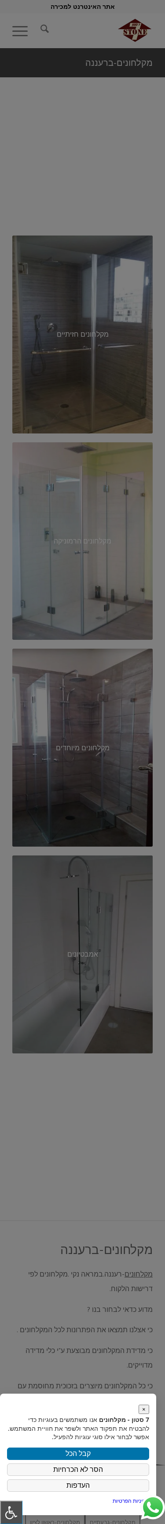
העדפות (78, 1485)
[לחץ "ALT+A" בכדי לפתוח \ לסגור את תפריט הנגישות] (11, 1512)
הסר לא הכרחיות (78, 1469)
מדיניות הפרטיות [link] (131, 1501)
